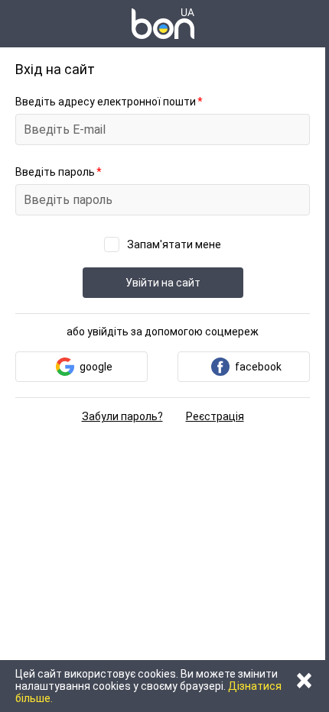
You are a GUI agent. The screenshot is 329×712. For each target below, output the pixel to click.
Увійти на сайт (162, 283)
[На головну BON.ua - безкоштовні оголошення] (163, 23)
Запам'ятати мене (174, 244)
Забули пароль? (122, 416)
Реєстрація (215, 416)
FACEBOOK (258, 367)
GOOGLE (96, 367)
